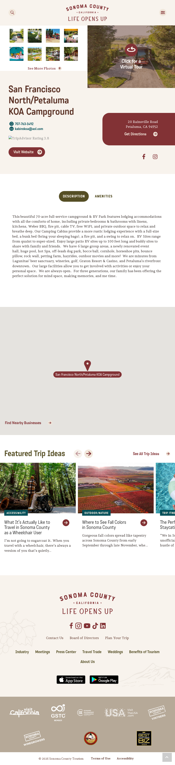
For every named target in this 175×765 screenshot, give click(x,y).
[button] (167, 757)
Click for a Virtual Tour (131, 64)
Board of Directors (84, 638)
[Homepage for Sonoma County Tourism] (87, 12)
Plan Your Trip (117, 638)
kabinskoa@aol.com (29, 129)
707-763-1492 (24, 124)
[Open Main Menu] (162, 12)
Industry (22, 652)
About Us (87, 661)
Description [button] (74, 196)
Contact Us (54, 638)
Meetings (42, 652)
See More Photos (42, 68)
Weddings (115, 652)
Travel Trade (92, 652)
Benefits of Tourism (144, 652)
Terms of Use (101, 758)
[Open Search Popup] (12, 12)
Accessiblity (125, 758)
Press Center (66, 652)
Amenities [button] (103, 196)
